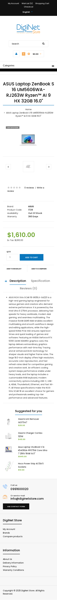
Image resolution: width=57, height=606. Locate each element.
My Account (13, 3)
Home (28, 109)
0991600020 (19, 489)
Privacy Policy (10, 566)
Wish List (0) (27, 3)
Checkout (28, 6)
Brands (6, 532)
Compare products (13, 536)
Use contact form (16, 506)
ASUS (31, 206)
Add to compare (38, 269)
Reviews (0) (28, 288)
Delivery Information (13, 562)
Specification (40, 281)
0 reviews (29, 187)
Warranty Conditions (13, 570)
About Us (7, 559)
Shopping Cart (42, 3)
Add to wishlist (14, 269)
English (26, 12)
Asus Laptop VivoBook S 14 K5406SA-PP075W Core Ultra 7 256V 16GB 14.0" (32, 450)
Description (18, 281)
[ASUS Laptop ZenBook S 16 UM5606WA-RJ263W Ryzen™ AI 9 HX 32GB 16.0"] (28, 140)
